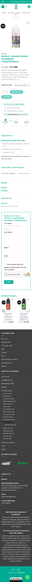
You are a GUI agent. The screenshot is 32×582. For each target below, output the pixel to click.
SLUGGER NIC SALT (8, 433)
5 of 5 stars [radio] (7, 229)
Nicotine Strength (6, 85)
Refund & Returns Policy (9, 359)
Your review (8, 232)
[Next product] (14, 17)
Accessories (5, 377)
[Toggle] (30, 390)
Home (4, 13)
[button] (3, 6)
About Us (4, 339)
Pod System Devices (8, 442)
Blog (2, 349)
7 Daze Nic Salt (7, 393)
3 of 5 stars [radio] (12, 226)
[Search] (6, 6)
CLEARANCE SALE (7, 380)
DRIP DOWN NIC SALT (9, 401)
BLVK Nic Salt (7, 396)
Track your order (7, 346)
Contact (4, 352)
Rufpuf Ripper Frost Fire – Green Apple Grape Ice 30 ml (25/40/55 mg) (24, 316)
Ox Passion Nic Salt (8, 414)
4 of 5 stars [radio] (18, 226)
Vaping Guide (5, 342)
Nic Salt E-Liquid (14, 13)
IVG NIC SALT (7, 406)
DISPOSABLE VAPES (7, 384)
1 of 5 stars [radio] (5, 226)
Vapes (3, 449)
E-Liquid (4, 387)
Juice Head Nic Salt (8, 409)
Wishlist (4, 366)
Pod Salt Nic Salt (8, 417)
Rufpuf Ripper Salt (10, 425)
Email (6, 256)
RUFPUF (4, 54)
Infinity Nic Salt (7, 404)
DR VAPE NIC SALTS (8, 399)
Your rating (8, 223)
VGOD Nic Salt (7, 438)
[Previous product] (17, 17)
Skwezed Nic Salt (8, 431)
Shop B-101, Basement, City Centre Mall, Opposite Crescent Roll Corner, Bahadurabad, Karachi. (14, 488)
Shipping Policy (6, 363)
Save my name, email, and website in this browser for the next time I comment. (15, 267)
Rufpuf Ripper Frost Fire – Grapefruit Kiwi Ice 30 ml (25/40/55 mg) (8, 316)
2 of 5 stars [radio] (7, 226)
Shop (3, 356)
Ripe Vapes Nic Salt (8, 419)
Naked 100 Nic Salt (8, 412)
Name (6, 247)
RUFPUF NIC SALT (22, 14)
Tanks (3, 446)
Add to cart (17, 92)
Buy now (6, 97)
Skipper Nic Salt (7, 428)
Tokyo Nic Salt (7, 436)
